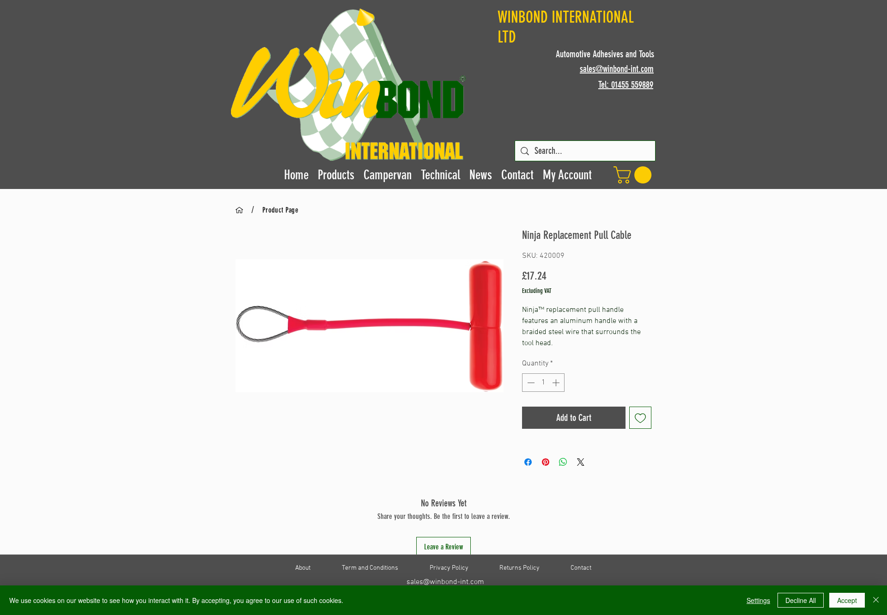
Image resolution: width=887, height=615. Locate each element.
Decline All (800, 600)
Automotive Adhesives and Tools (605, 54)
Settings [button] (758, 600)
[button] (635, 174)
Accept (847, 600)
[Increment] (556, 382)
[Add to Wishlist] (640, 418)
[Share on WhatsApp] (563, 462)
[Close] (875, 600)
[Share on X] (580, 462)
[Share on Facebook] (528, 462)
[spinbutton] (543, 382)
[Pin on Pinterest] (545, 462)
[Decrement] (529, 382)
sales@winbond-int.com (445, 582)
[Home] (239, 209)
